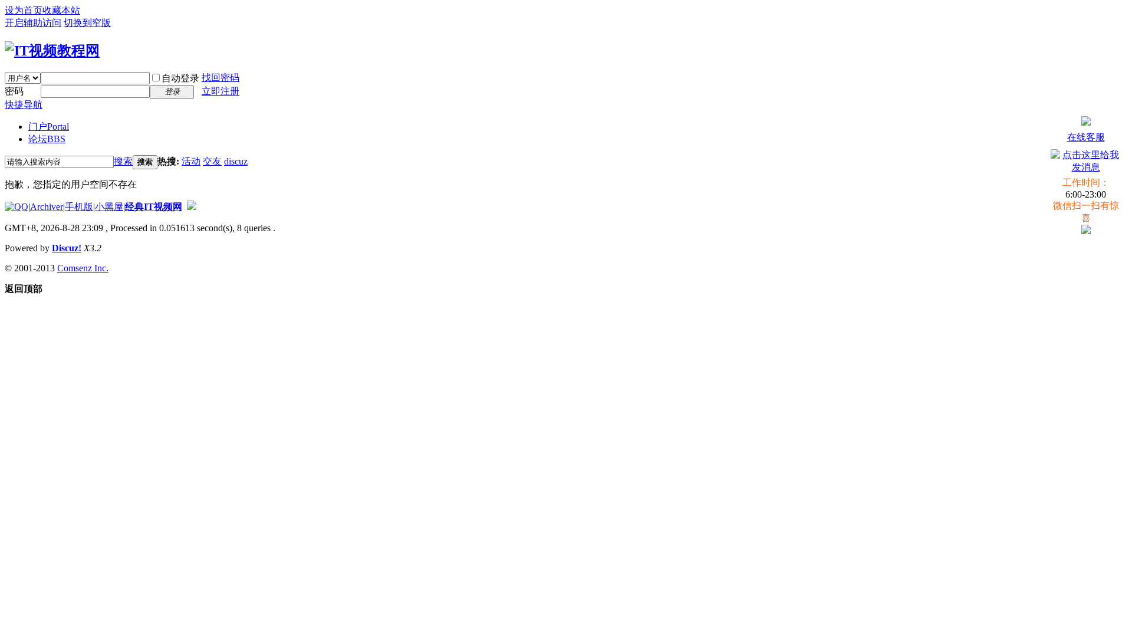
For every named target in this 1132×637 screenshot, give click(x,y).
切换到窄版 (87, 23)
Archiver (46, 207)
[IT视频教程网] (52, 50)
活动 (191, 161)
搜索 (123, 161)
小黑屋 (109, 207)
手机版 (79, 207)
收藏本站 (61, 10)
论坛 (46, 139)
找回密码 (220, 78)
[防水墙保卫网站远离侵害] (191, 207)
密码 (14, 91)
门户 (48, 127)
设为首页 (23, 10)
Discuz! (66, 248)
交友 (212, 161)
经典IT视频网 (153, 207)
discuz (236, 161)
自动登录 (180, 78)
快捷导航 (23, 105)
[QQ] (16, 207)
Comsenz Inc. (82, 268)
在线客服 (1086, 137)
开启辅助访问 (33, 23)
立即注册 (220, 91)
